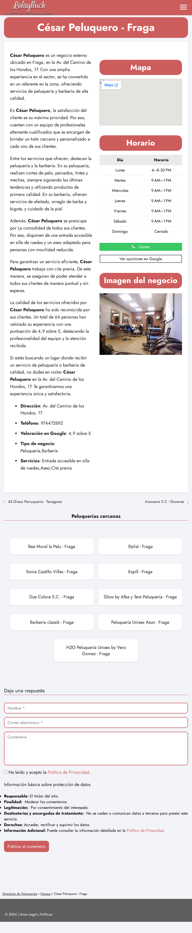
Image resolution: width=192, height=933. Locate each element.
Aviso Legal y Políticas (36, 914)
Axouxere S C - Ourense (164, 501)
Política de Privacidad (68, 772)
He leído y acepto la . (48, 772)
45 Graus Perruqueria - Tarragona (35, 501)
